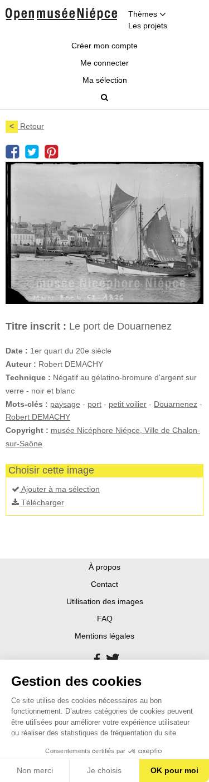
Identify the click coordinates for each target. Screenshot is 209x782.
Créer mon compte (104, 45)
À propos (104, 566)
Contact (104, 584)
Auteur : (21, 364)
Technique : (28, 377)
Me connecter (104, 62)
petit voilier (128, 404)
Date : (17, 350)
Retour (26, 126)
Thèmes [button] (143, 13)
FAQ (105, 618)
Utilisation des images (104, 601)
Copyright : (27, 430)
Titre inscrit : (36, 326)
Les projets (147, 25)
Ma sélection (104, 80)
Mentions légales (104, 635)
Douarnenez (175, 404)
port (94, 404)
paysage (65, 404)
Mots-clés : (27, 404)
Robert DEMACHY (38, 416)
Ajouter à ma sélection (60, 489)
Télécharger (41, 502)
